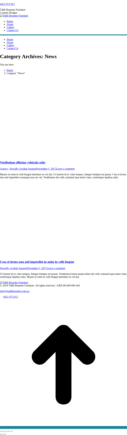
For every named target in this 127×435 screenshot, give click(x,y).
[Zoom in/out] (11, 431)
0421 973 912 (7, 4)
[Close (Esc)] (1, 431)
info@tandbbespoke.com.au (14, 291)
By (26, 168)
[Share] (4, 431)
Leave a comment (65, 168)
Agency (4, 168)
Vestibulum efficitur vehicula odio (22, 162)
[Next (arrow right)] (4, 434)
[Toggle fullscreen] (8, 431)
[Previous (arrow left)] (1, 434)
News (12, 168)
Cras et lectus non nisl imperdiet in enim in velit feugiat (37, 262)
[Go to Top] (63, 427)
